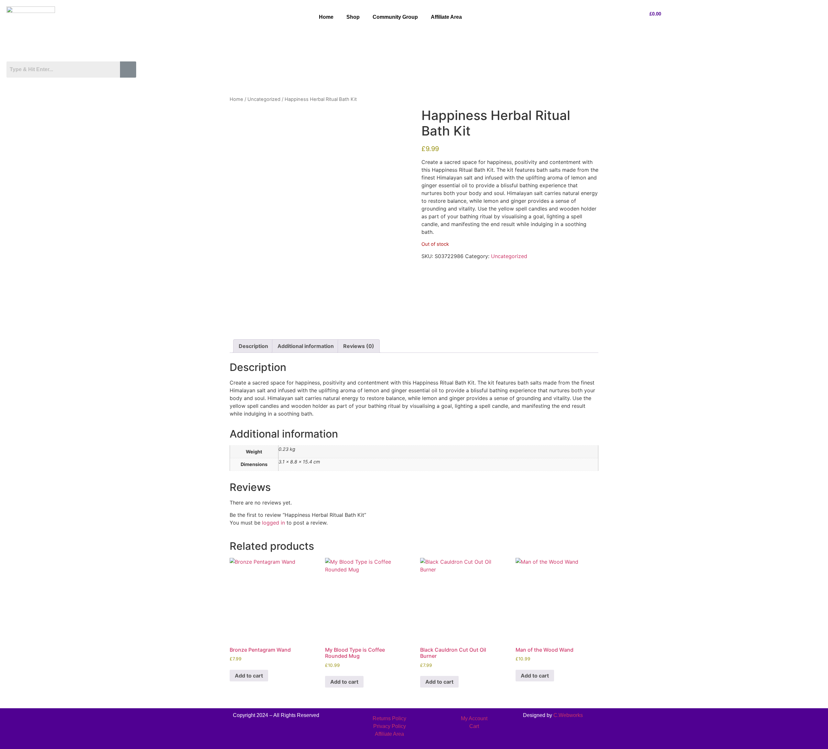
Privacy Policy (389, 726)
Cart (474, 726)
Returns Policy (389, 718)
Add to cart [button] (249, 675)
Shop (353, 17)
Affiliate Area (446, 17)
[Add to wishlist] (239, 117)
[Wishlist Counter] (73, 83)
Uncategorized (263, 99)
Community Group (395, 17)
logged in (273, 522)
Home (326, 17)
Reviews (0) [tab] (358, 346)
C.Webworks (568, 715)
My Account (474, 718)
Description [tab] (253, 346)
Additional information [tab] (306, 346)
